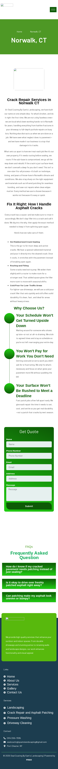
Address (10, 473)
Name (9, 439)
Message (10, 485)
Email (9, 462)
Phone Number (13, 450)
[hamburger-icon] (53, 9)
